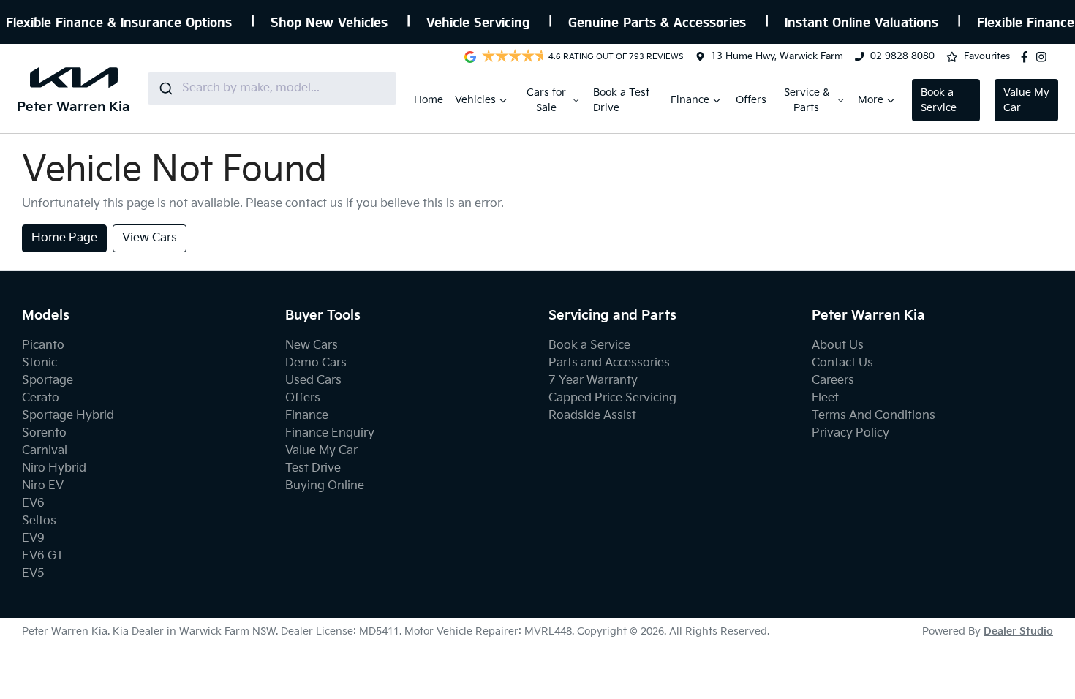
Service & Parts (806, 100)
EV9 (33, 538)
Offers (751, 100)
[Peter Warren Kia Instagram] (1044, 57)
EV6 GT (43, 556)
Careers (833, 381)
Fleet (825, 398)
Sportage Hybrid (68, 416)
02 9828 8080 (902, 56)
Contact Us (842, 363)
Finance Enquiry (329, 433)
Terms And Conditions (873, 416)
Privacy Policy (850, 433)
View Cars (149, 238)
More (870, 100)
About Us (838, 345)
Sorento (44, 433)
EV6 (33, 503)
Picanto (43, 345)
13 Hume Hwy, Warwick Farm (777, 56)
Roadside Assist (592, 416)
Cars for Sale (546, 100)
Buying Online (324, 486)
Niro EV (43, 486)
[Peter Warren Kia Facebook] (1027, 57)
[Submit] (165, 88)
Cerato (40, 398)
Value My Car (1026, 100)
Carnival (44, 451)
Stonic (39, 363)
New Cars (311, 345)
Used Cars (313, 381)
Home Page (64, 238)
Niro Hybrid (54, 468)
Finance (690, 100)
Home (428, 100)
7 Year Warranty (593, 381)
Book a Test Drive (621, 100)
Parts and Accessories (609, 363)
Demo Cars (316, 363)
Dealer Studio (1018, 631)
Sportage (47, 381)
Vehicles (475, 100)
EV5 (33, 574)
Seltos (39, 521)
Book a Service (939, 100)
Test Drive (313, 468)
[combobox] (272, 88)
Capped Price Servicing (612, 398)
